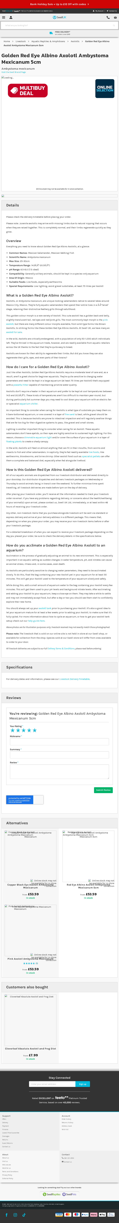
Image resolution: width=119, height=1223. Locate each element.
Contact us (6, 1147)
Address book (67, 1126)
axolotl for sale (14, 332)
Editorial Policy (7, 1178)
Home (7, 41)
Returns (5, 1140)
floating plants (14, 441)
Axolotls (75, 41)
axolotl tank (45, 608)
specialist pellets (91, 456)
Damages (5, 1136)
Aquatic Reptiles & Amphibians (48, 41)
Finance (5, 1129)
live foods (94, 452)
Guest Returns (7, 1143)
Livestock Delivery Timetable (74, 679)
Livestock (21, 41)
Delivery (5, 1123)
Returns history (67, 1123)
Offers (4, 1119)
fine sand (69, 414)
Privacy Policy (7, 1175)
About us (5, 1158)
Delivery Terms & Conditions (61, 648)
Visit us (5, 1161)
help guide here (36, 620)
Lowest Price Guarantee (10, 1133)
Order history (66, 1119)
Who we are (6, 1165)
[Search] (114, 25)
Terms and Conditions (10, 1172)
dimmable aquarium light (38, 437)
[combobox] (56, 25)
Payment (5, 1126)
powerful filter (20, 384)
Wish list (65, 1129)
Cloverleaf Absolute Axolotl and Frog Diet (30, 1048)
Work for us (6, 1168)
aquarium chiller (29, 403)
